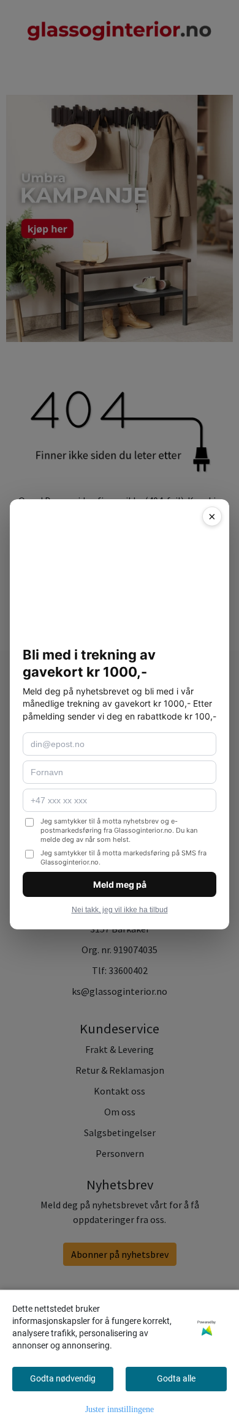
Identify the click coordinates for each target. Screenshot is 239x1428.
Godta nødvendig (63, 1378)
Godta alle (176, 1378)
